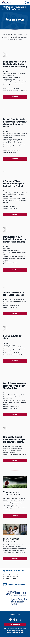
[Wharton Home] (6, 2)
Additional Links (14, 614)
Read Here (15, 96)
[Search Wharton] (24, 2)
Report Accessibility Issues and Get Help (15, 632)
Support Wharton (15, 624)
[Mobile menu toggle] (28, 2)
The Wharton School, (12, 629)
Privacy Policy (18, 630)
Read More (15, 516)
